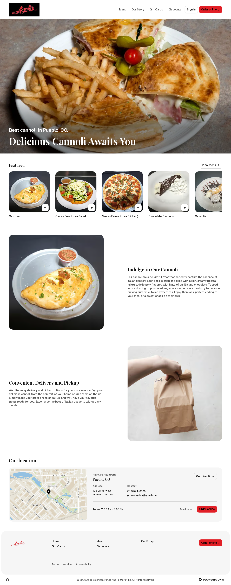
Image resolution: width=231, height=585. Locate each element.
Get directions (205, 476)
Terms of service (62, 564)
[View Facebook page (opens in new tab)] (7, 580)
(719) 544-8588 (136, 491)
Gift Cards (156, 9)
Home (55, 541)
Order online (207, 509)
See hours (186, 509)
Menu (122, 9)
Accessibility (83, 564)
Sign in (191, 9)
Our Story (138, 9)
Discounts (174, 9)
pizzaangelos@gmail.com (142, 495)
